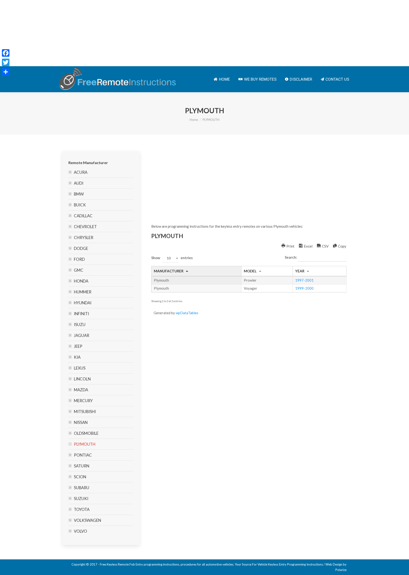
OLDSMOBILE (86, 433)
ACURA (80, 172)
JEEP (78, 346)
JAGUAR (81, 335)
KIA (77, 357)
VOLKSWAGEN (87, 520)
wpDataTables (187, 313)
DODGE (81, 248)
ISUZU (79, 324)
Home (194, 120)
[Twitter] (5, 62)
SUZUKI (81, 498)
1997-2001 (304, 280)
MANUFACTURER (168, 271)
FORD (79, 259)
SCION (80, 476)
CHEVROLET (85, 226)
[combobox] (170, 258)
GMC (78, 270)
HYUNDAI (82, 302)
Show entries (172, 258)
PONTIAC (83, 455)
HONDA (81, 281)
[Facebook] (5, 53)
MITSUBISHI (85, 411)
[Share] (5, 72)
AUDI (78, 183)
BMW (79, 194)
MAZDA (81, 389)
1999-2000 (304, 288)
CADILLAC (83, 215)
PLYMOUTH (84, 444)
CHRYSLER (83, 237)
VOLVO (80, 531)
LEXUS (79, 368)
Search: (291, 257)
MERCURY (83, 400)
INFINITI (81, 313)
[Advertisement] (142, 33)
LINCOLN (82, 378)
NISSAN (81, 422)
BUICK (80, 204)
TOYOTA (81, 509)
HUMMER (82, 291)
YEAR (299, 271)
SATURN (81, 465)
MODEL (250, 271)
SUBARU (81, 487)
